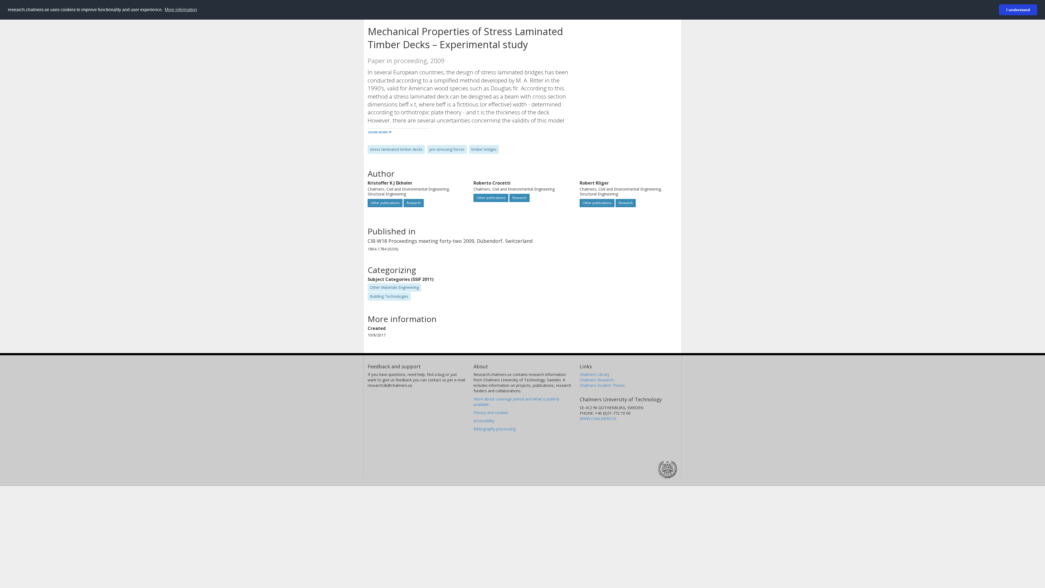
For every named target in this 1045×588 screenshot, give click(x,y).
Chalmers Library (594, 374)
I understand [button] (1018, 10)
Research (414, 203)
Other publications (385, 203)
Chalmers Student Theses (602, 385)
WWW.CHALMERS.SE (598, 418)
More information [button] (181, 9)
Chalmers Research (597, 379)
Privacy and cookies (491, 412)
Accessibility (484, 420)
